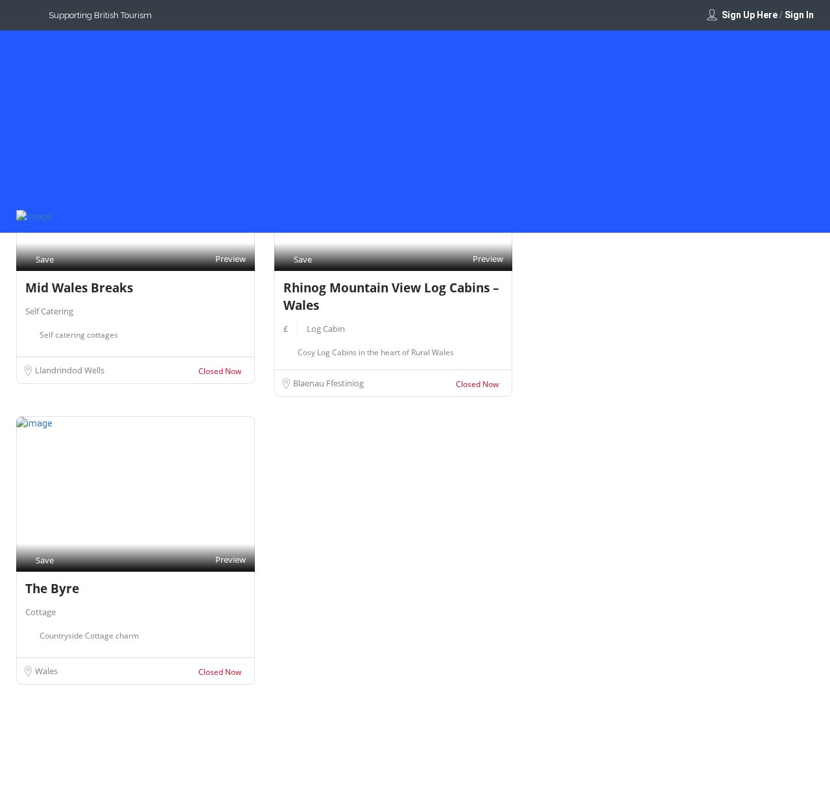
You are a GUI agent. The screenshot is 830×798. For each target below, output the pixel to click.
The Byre (52, 588)
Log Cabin (326, 328)
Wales (46, 671)
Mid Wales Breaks (79, 287)
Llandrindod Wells (69, 370)
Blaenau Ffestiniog (328, 383)
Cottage (40, 612)
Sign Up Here (749, 15)
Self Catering (49, 311)
